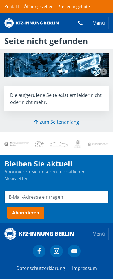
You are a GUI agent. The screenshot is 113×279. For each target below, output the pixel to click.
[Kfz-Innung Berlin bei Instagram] (56, 251)
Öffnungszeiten (39, 6)
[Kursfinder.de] (98, 143)
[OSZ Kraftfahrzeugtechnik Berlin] (59, 143)
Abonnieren (25, 212)
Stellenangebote (74, 6)
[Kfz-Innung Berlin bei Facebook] (39, 251)
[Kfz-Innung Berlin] (31, 23)
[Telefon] (80, 23)
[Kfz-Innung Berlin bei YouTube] (74, 251)
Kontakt (11, 6)
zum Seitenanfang (59, 122)
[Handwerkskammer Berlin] (16, 143)
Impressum (84, 268)
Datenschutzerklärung (40, 268)
